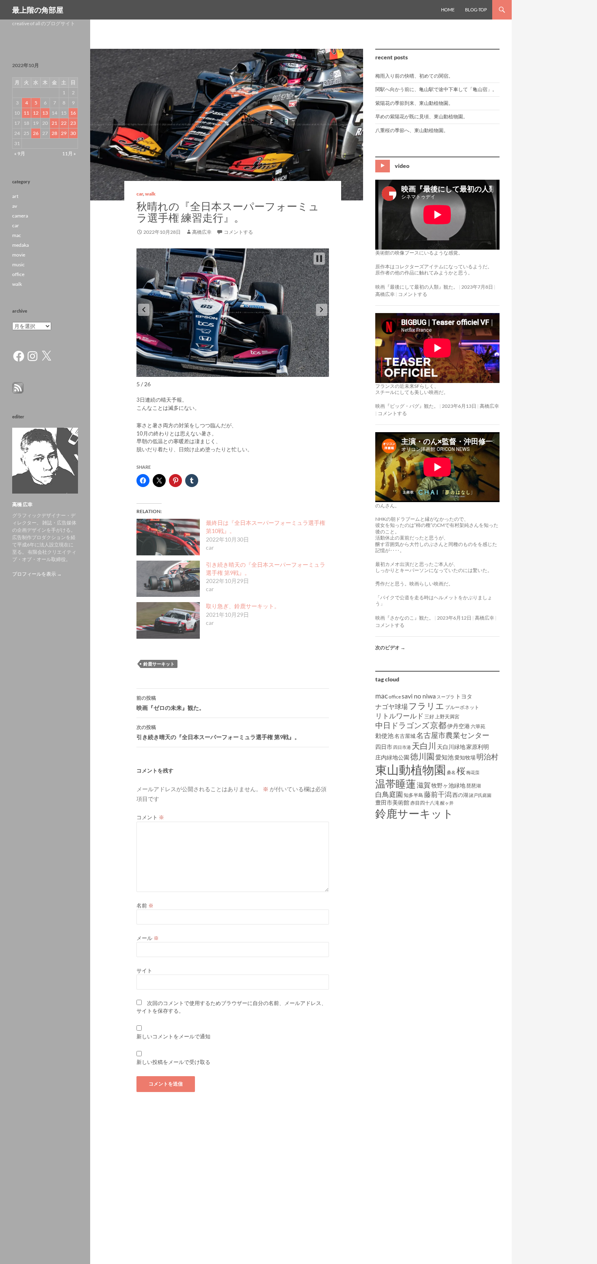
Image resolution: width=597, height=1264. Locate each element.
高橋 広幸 (22, 504)
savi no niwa (419, 696)
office (395, 697)
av (14, 206)
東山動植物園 (410, 769)
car (139, 194)
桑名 (451, 772)
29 (64, 133)
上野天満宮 (447, 717)
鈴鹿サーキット (159, 663)
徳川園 (422, 756)
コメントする (238, 232)
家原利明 (477, 746)
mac (381, 696)
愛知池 (444, 757)
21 (54, 123)
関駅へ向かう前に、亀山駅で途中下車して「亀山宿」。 (436, 89)
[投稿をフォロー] (18, 387)
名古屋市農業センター (452, 735)
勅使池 (384, 735)
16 (73, 113)
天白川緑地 (451, 746)
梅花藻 (473, 772)
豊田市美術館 (392, 802)
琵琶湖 (473, 786)
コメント (150, 817)
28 (54, 133)
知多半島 (413, 795)
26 (36, 133)
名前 (145, 905)
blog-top (476, 9)
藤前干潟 (438, 794)
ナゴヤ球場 (391, 706)
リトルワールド (399, 715)
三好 (429, 717)
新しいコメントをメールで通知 (173, 1036)
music (18, 264)
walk (150, 194)
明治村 (487, 756)
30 (73, 133)
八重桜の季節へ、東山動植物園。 (411, 130)
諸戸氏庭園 (480, 795)
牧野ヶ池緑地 (448, 785)
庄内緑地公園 (392, 757)
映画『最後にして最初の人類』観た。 (416, 287)
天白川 (424, 746)
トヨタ (463, 696)
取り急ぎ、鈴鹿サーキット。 (243, 606)
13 (45, 113)
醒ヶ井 (447, 802)
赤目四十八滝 (424, 803)
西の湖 (460, 795)
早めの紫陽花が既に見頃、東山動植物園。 (421, 116)
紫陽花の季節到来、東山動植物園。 (414, 103)
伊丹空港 (458, 725)
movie (18, 255)
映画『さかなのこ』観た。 (404, 618)
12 (36, 113)
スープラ (445, 696)
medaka (20, 245)
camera (20, 216)
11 (26, 113)
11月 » (69, 153)
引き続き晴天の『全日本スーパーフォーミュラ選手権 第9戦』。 (218, 732)
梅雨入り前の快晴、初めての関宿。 (414, 76)
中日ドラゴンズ (402, 725)
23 (73, 123)
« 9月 (19, 153)
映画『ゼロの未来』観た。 (170, 703)
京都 (438, 725)
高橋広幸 (202, 232)
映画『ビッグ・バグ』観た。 (407, 406)
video (402, 165)
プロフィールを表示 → (37, 574)
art (15, 196)
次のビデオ (390, 647)
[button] (143, 310)
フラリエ (426, 706)
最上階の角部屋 (37, 9)
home (447, 9)
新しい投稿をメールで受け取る (173, 1062)
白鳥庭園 (389, 794)
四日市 (383, 746)
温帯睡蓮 (395, 784)
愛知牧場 (465, 757)
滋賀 (423, 785)
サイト (144, 970)
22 (64, 123)
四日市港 (402, 747)
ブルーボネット (462, 707)
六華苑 (478, 726)
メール (147, 938)
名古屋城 (404, 736)
